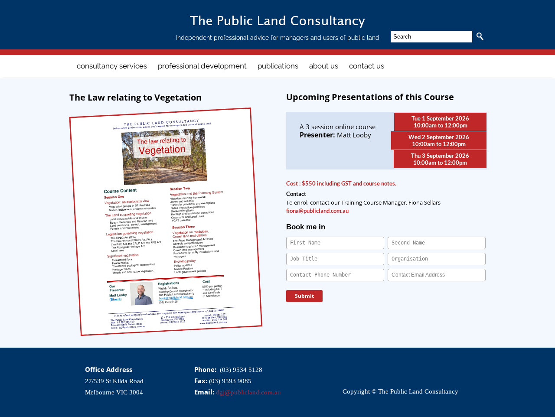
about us (323, 66)
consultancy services (112, 66)
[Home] (278, 27)
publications (278, 66)
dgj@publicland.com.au (248, 392)
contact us (366, 66)
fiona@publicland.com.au (317, 210)
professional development (202, 66)
